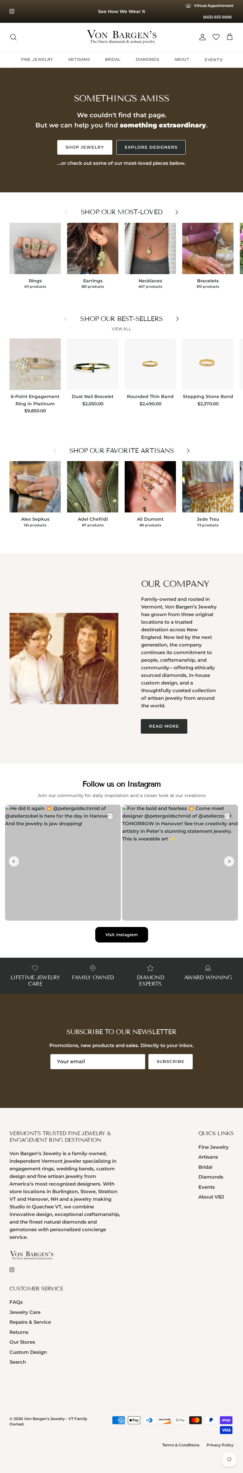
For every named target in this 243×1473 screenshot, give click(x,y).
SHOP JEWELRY (84, 147)
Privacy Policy (220, 1445)
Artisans (208, 1157)
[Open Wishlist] (216, 37)
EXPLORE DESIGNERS (151, 147)
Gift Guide (121, 12)
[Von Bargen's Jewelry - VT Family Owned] (121, 37)
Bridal (205, 1167)
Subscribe (170, 1061)
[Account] (201, 37)
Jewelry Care (24, 1312)
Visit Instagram (121, 934)
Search (17, 1362)
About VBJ (211, 1197)
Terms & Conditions (180, 1445)
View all (121, 328)
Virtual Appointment (213, 5)
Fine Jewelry (213, 1147)
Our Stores (22, 1342)
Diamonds (210, 1177)
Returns (18, 1332)
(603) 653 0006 (217, 17)
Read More (164, 726)
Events (206, 1187)
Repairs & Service (30, 1322)
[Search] (13, 37)
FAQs (16, 1302)
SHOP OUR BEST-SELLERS (121, 319)
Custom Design (28, 1352)
